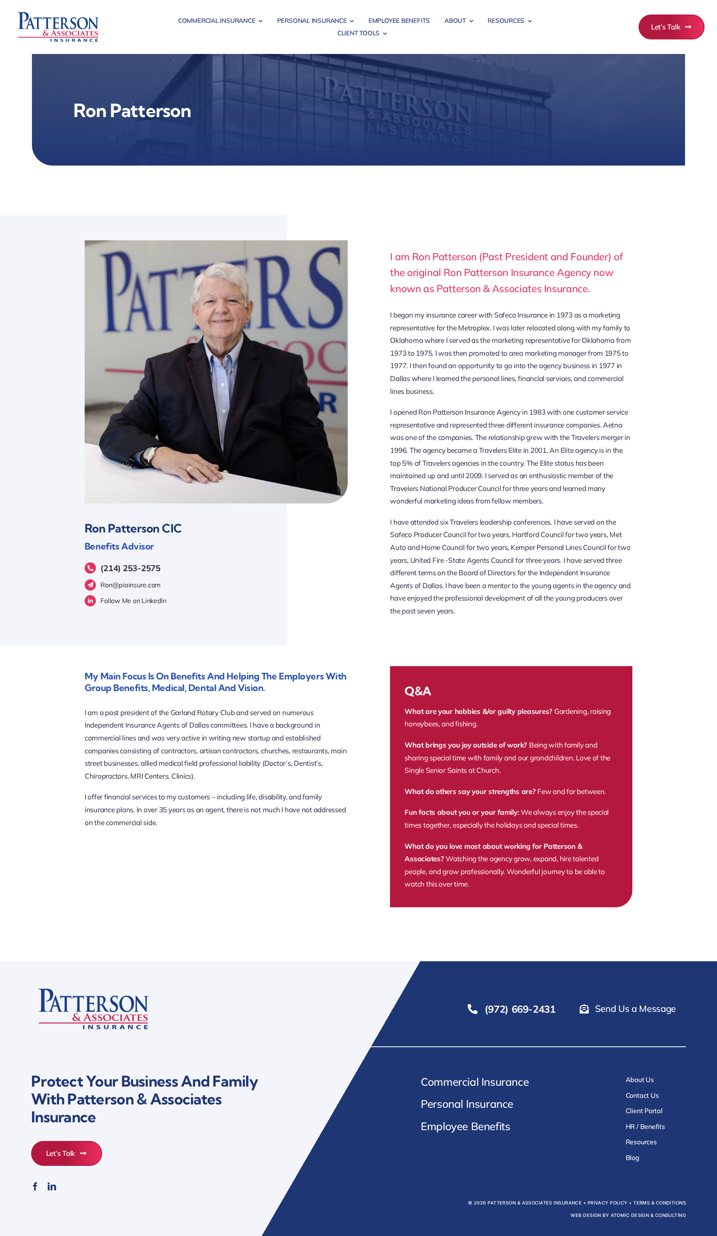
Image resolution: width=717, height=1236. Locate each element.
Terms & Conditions (659, 1203)
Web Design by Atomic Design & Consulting (628, 1215)
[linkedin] (52, 1186)
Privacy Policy (608, 1203)
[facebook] (35, 1186)
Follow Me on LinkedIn (133, 600)
